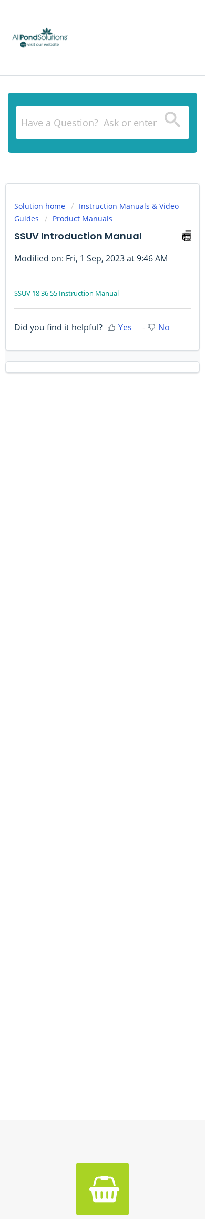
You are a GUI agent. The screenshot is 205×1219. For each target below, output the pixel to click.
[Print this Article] (186, 235)
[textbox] (102, 122)
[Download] (83, 615)
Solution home (40, 206)
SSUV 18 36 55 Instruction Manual (66, 293)
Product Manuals (82, 219)
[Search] (172, 122)
